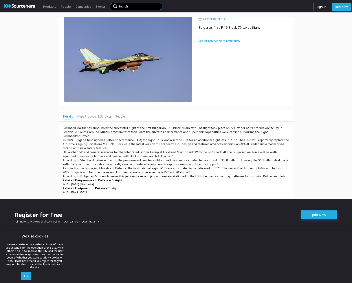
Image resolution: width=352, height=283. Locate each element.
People (66, 7)
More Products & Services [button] (94, 116)
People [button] (120, 116)
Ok (26, 276)
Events (101, 7)
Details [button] (68, 116)
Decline (40, 276)
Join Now (341, 7)
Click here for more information (221, 41)
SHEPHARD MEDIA (213, 19)
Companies (83, 7)
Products (49, 7)
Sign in (321, 7)
